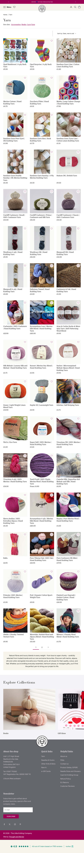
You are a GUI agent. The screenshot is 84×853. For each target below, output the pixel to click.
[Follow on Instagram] (15, 824)
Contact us (64, 764)
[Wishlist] (14, 7)
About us (63, 756)
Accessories (16, 25)
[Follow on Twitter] (10, 824)
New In (44, 767)
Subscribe (11, 816)
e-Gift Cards (46, 771)
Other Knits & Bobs (48, 764)
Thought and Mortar (16, 837)
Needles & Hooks (47, 760)
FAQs (62, 760)
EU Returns (64, 782)
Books (24, 25)
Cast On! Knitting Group (69, 775)
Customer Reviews (67, 786)
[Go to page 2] (48, 647)
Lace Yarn (31, 25)
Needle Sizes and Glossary (70, 771)
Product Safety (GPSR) (69, 767)
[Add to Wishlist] (25, 40)
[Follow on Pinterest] (20, 824)
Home (5, 14)
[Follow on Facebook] (4, 824)
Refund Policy (65, 779)
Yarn (43, 756)
